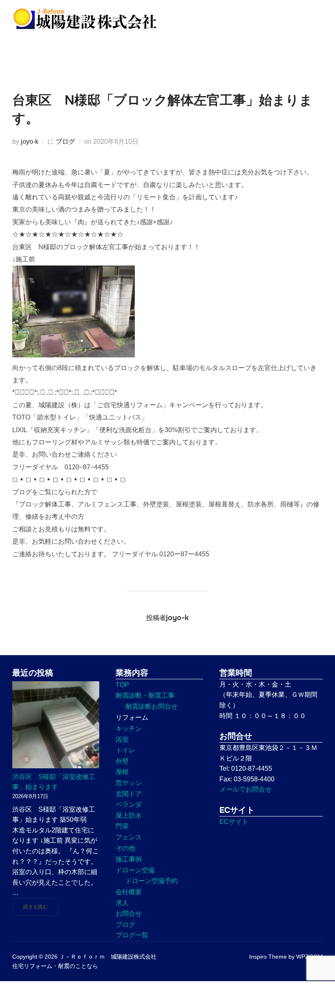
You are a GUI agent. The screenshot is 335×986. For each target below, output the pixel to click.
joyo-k (29, 141)
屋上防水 (129, 815)
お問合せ (129, 913)
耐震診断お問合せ (151, 706)
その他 (125, 848)
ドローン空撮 (135, 870)
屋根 (122, 771)
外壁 (122, 761)
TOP (122, 684)
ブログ (65, 141)
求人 (122, 902)
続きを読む (41, 906)
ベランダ (129, 804)
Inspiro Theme (268, 956)
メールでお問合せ (245, 789)
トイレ (125, 750)
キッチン (129, 728)
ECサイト (233, 821)
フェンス (129, 837)
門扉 (122, 826)
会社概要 (129, 891)
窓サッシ (129, 782)
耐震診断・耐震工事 (145, 695)
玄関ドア (129, 793)
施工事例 (129, 859)
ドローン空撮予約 (151, 880)
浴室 (122, 739)
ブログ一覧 (132, 935)
